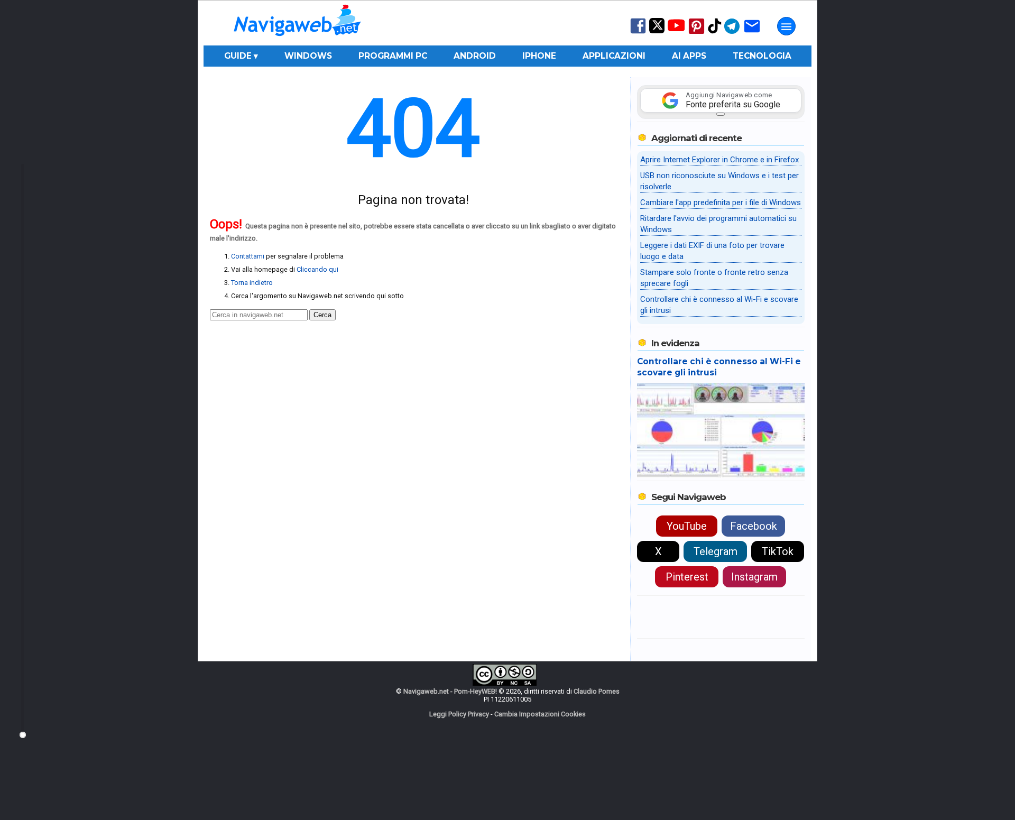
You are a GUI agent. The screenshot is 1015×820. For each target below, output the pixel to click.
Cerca (322, 315)
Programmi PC (392, 56)
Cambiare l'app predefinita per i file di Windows (720, 202)
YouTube (687, 526)
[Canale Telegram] (732, 33)
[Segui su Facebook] (638, 32)
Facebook (753, 526)
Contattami (247, 256)
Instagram (754, 576)
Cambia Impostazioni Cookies (540, 714)
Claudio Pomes (597, 691)
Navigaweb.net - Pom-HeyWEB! (450, 691)
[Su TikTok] (715, 32)
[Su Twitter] (657, 31)
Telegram (715, 551)
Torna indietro (252, 283)
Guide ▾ (241, 56)
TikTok (777, 551)
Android (475, 56)
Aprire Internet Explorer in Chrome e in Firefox (719, 159)
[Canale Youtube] (676, 29)
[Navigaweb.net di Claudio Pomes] (296, 41)
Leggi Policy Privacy (459, 714)
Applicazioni (614, 56)
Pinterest (687, 576)
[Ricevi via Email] (752, 33)
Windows (308, 56)
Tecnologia (762, 56)
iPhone (539, 56)
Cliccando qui (317, 269)
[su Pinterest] (696, 33)
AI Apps (689, 56)
